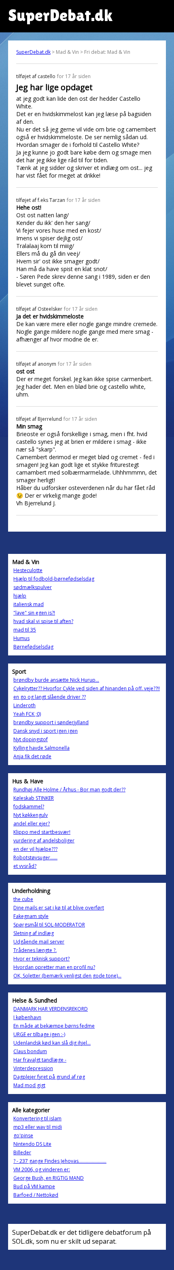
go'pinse (23, 1135)
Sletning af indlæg (33, 933)
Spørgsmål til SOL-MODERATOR (49, 924)
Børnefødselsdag (33, 646)
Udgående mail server (38, 941)
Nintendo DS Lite (32, 1144)
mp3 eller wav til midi (37, 1127)
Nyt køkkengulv (30, 815)
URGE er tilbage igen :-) (39, 1034)
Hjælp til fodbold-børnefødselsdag (53, 578)
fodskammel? (28, 806)
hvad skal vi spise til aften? (43, 621)
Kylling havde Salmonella (41, 747)
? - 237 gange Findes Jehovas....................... (59, 1161)
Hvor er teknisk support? (41, 958)
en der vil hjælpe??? (35, 849)
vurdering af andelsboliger (43, 840)
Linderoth (24, 705)
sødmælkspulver (32, 587)
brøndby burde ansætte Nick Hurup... (56, 679)
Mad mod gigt (29, 1085)
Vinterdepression (33, 1068)
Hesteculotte (27, 570)
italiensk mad (28, 604)
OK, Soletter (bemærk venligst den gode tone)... (67, 975)
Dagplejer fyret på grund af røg (49, 1076)
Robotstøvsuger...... (35, 857)
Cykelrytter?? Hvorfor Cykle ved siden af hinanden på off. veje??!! (86, 688)
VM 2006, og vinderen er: (41, 1169)
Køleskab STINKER (33, 798)
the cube (23, 899)
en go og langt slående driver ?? (49, 696)
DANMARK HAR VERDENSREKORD (50, 1008)
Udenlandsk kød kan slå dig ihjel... (52, 1042)
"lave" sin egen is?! (34, 612)
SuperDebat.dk (33, 52)
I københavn (27, 1017)
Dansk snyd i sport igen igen (45, 730)
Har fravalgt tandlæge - (39, 1059)
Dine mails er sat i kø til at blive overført (58, 907)
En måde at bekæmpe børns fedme (54, 1025)
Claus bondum (30, 1051)
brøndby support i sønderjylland (51, 722)
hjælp (19, 595)
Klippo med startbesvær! (41, 832)
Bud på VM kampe (34, 1186)
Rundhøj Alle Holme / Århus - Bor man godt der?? (69, 789)
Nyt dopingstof (30, 739)
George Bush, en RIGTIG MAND (48, 1178)
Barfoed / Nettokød (35, 1195)
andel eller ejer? (31, 823)
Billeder (22, 1152)
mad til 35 (24, 629)
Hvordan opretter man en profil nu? (54, 967)
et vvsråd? (24, 866)
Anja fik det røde (32, 756)
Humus (21, 638)
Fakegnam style (31, 916)
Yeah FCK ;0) (27, 713)
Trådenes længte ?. (35, 950)
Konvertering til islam (37, 1118)
